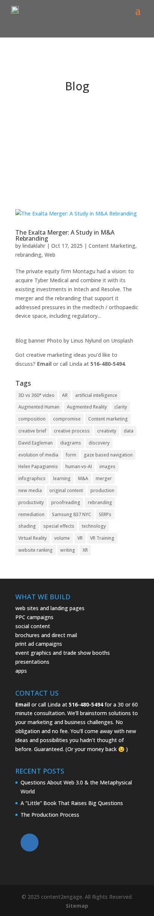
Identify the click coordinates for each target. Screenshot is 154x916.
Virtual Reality (32, 538)
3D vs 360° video (36, 395)
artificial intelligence (96, 395)
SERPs (105, 514)
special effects (58, 526)
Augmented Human (38, 407)
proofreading (65, 502)
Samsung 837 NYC (71, 514)
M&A (83, 478)
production (102, 490)
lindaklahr (33, 245)
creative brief (32, 431)
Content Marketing (112, 245)
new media (30, 490)
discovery (99, 443)
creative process (72, 431)
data (128, 431)
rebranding (28, 254)
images (107, 466)
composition (32, 419)
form (71, 455)
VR (80, 538)
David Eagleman (35, 443)
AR (65, 395)
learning (62, 478)
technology (94, 526)
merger (104, 478)
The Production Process (50, 814)
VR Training (102, 538)
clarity (120, 407)
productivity (31, 502)
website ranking (35, 550)
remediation (31, 514)
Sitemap (77, 905)
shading (27, 526)
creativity (106, 431)
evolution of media (38, 455)
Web (49, 254)
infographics (32, 478)
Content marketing (108, 419)
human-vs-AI (78, 466)
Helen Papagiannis (38, 466)
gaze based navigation (108, 455)
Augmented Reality (87, 407)
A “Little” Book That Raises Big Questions (72, 803)
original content (66, 490)
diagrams (70, 443)
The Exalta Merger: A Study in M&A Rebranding (64, 235)
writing (67, 550)
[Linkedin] (29, 843)
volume (62, 538)
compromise (67, 419)
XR (85, 550)
